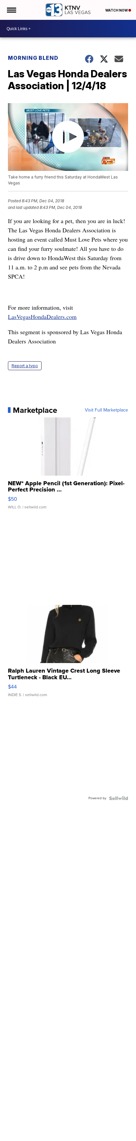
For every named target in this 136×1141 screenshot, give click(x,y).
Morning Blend (33, 58)
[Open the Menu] (11, 10)
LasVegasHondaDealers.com (42, 317)
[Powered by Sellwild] (118, 798)
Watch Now (116, 10)
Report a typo (25, 365)
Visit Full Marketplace (106, 410)
